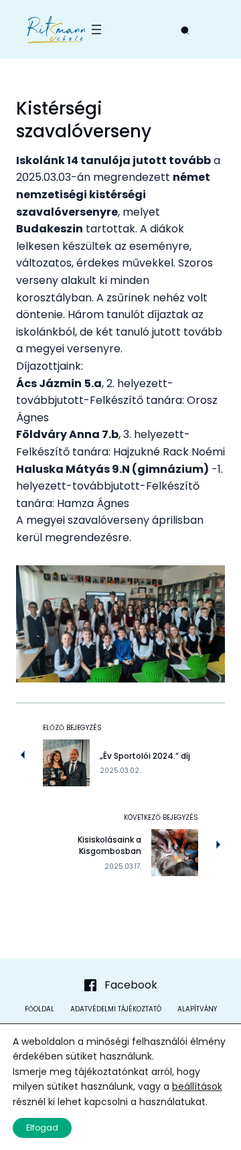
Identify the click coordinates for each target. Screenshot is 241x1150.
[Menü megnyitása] (96, 29)
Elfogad (42, 1127)
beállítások (197, 1086)
